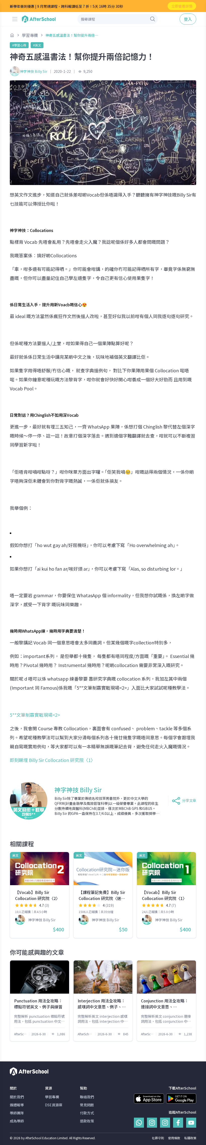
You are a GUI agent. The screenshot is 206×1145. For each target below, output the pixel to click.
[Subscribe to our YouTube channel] (191, 1123)
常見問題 (87, 1104)
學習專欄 (52, 1096)
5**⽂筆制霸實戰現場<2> (35, 714)
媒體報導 (17, 1104)
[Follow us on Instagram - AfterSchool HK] (152, 1123)
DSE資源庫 (53, 1104)
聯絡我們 (87, 1096)
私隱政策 (190, 1138)
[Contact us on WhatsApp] (139, 1123)
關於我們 (17, 1096)
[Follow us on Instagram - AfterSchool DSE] (165, 1123)
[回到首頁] (39, 19)
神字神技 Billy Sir (33, 71)
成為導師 (17, 1120)
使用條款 (174, 1138)
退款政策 (87, 1120)
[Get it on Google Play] (181, 1099)
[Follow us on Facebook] (178, 1123)
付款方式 (87, 1112)
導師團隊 (17, 1112)
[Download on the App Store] (149, 1099)
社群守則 (158, 1138)
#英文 (37, 45)
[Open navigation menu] (15, 19)
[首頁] (12, 35)
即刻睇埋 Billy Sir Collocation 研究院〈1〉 (53, 760)
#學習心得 (19, 45)
